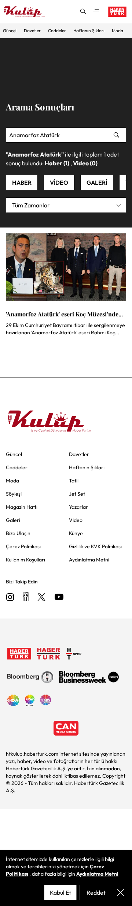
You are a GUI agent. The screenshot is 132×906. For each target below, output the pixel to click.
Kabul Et (60, 892)
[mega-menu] (96, 11)
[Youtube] (59, 597)
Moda (117, 30)
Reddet (96, 892)
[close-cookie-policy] (120, 892)
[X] (41, 597)
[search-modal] (83, 11)
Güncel (9, 30)
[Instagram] (10, 597)
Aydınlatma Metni (97, 874)
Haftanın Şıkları (88, 30)
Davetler (32, 30)
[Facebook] (25, 597)
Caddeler (57, 30)
